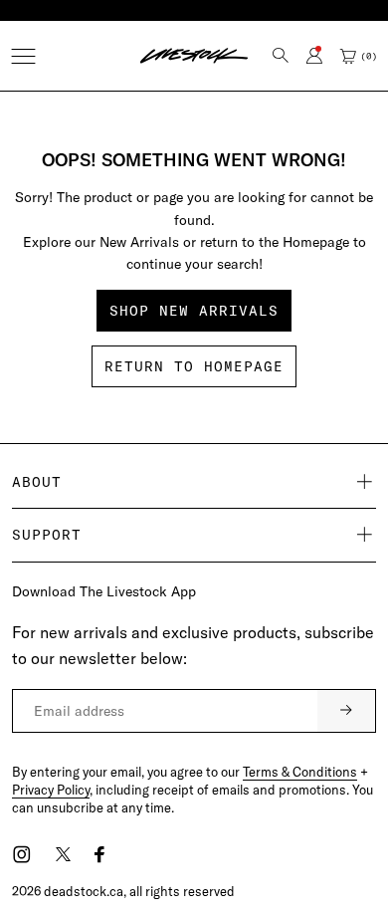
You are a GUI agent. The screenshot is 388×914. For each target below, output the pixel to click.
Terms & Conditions (300, 772)
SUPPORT (47, 535)
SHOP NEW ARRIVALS (194, 311)
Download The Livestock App (104, 591)
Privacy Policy (51, 790)
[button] (23, 56)
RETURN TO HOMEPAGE (194, 366)
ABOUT (37, 482)
